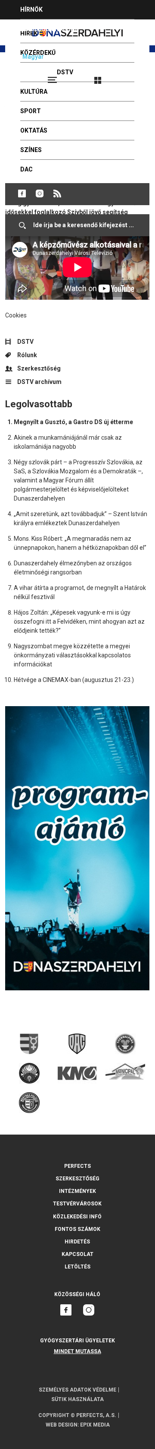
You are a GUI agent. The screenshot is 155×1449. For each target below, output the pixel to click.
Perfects (77, 1166)
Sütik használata (77, 1399)
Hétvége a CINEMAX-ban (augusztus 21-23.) (74, 679)
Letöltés (77, 1267)
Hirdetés (77, 1242)
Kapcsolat (77, 1254)
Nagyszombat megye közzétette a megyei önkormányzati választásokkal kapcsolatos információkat (72, 655)
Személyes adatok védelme (77, 1390)
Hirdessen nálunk (49, 28)
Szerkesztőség (39, 368)
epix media (95, 1425)
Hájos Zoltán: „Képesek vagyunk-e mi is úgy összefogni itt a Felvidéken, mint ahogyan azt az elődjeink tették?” (79, 621)
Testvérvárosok (77, 1204)
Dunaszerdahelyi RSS (57, 193)
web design (62, 1425)
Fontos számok (77, 1229)
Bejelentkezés (130, 76)
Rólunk (27, 355)
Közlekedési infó (77, 1217)
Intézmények (77, 1191)
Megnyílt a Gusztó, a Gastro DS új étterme (73, 422)
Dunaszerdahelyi (22, 193)
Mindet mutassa (77, 1351)
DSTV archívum (39, 381)
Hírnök (31, 9)
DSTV (25, 341)
